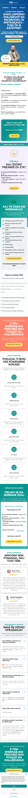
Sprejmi (14, 786)
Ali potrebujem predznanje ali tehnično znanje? (12, 676)
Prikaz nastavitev (14, 793)
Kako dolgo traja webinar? (11, 708)
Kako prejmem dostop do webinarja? (11, 692)
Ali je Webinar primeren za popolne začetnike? (11, 641)
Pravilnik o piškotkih (13, 796)
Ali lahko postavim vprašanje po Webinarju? (12, 721)
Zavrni (14, 789)
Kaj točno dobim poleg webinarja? (10, 659)
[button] (26, 774)
